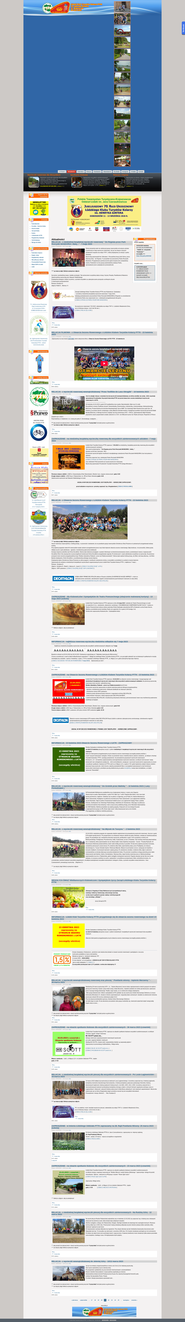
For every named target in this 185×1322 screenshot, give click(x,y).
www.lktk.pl (105, 1320)
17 (91, 1300)
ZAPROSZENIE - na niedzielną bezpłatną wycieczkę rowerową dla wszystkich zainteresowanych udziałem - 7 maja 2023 (103, 440)
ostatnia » (134, 1300)
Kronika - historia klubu (39, 226)
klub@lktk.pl (127, 768)
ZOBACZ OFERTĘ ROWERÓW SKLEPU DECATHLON (91, 581)
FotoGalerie (97, 171)
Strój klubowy (36, 240)
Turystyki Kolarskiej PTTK (38, 530)
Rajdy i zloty (35, 255)
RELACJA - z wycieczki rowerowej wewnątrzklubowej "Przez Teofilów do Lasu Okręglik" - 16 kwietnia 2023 (100, 392)
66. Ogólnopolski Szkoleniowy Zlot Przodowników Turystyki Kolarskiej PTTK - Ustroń (38, 340)
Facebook (117, 171)
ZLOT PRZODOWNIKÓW (38, 528)
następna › (126, 1300)
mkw (70, 246)
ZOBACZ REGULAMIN (125, 486)
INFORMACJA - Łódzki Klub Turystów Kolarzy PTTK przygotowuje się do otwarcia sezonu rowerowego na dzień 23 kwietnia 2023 (103, 918)
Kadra (33, 233)
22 (108, 1300)
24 (115, 1300)
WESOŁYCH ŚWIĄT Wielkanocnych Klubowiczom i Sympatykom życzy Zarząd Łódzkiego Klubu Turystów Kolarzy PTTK (103, 881)
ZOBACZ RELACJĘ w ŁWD (84, 310)
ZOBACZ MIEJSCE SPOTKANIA (107, 1187)
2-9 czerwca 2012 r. (38, 535)
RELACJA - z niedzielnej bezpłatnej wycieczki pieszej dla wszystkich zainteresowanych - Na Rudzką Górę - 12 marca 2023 (101, 1213)
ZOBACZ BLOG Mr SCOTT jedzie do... (97, 1048)
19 (98, 1300)
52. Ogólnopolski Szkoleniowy (38, 526)
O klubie (133, 171)
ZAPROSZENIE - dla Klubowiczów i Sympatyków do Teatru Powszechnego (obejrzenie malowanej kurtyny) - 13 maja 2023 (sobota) (102, 598)
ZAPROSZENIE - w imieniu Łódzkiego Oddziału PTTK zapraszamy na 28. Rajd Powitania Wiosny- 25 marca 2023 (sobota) (102, 1127)
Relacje (88, 171)
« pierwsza (74, 1300)
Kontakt (140, 171)
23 (112, 1300)
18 (95, 1300)
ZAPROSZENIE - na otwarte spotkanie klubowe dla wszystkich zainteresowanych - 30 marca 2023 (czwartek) (100, 1027)
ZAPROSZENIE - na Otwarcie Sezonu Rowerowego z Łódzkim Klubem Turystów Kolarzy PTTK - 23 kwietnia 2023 (102, 675)
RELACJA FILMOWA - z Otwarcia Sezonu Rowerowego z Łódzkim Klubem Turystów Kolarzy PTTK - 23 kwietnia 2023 (102, 333)
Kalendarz (81, 171)
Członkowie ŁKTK (37, 235)
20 (101, 1300)
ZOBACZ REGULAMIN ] (93, 1139)
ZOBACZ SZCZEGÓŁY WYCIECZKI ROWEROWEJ (70, 660)
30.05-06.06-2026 (38, 345)
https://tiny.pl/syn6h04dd (143, 256)
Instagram (125, 171)
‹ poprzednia (83, 1300)
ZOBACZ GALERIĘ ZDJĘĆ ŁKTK (92, 566)
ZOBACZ (91, 962)
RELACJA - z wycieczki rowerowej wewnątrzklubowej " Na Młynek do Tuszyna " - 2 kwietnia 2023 (95, 829)
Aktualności (71, 171)
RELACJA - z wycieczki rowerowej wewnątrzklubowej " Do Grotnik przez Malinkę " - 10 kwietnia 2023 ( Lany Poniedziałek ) (100, 787)
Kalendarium (35, 224)
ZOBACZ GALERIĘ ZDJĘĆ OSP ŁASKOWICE (80, 568)
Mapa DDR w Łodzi (37, 264)
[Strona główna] (73, 13)
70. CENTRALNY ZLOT (38, 500)
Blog (53, 322)
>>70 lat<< (62, 171)
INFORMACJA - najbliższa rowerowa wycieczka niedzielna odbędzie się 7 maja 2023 (89, 642)
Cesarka (38, 532)
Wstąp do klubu (36, 242)
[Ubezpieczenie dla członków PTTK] (38, 440)
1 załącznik (54, 1160)
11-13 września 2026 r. (38, 308)
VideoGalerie (107, 171)
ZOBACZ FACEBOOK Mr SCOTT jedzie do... (99, 1050)
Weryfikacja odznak (38, 260)
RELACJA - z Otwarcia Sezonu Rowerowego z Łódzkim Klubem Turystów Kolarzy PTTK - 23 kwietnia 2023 (99, 500)
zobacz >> (60, 186)
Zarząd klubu (35, 231)
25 (118, 1300)
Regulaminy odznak (38, 257)
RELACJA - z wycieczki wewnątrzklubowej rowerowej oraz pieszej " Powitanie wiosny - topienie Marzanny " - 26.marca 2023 (101, 981)
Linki (33, 267)
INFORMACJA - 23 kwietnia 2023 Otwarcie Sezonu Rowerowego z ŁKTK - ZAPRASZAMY (91, 743)
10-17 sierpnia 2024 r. (38, 507)
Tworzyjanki (38, 504)
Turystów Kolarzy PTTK (38, 502)
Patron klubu (35, 228)
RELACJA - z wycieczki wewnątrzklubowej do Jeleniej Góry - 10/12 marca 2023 (87, 1261)
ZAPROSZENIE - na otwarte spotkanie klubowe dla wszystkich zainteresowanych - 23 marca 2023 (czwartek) (100, 1166)
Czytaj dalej (57, 325)
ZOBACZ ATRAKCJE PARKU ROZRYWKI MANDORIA (91, 300)
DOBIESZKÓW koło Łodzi (38, 310)
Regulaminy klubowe (38, 238)
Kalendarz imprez (37, 253)
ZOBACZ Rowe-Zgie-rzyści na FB (96, 1176)
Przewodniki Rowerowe (39, 262)
